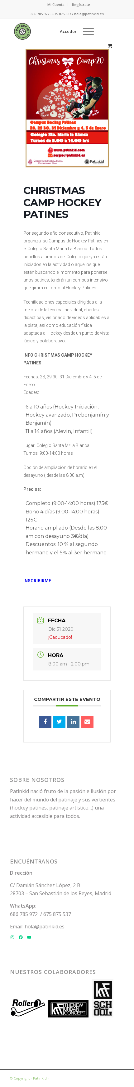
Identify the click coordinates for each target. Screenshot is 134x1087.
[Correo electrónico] (87, 722)
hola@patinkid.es (45, 926)
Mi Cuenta (56, 4)
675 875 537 (57, 914)
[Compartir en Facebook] (45, 722)
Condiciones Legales (67, 1078)
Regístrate (81, 4)
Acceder (68, 31)
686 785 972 (24, 914)
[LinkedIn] (73, 722)
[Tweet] (59, 722)
